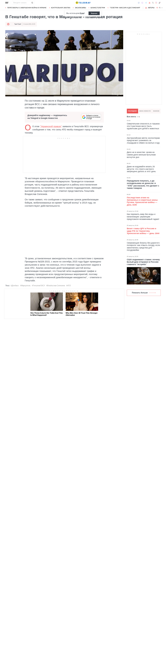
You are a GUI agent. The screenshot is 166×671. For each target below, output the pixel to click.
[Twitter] (152, 2)
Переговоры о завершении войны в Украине (26, 8)
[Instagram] (156, 2)
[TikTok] (159, 3)
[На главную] (83, 3)
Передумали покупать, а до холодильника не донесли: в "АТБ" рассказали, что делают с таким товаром (143, 184)
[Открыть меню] (7, 3)
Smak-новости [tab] (145, 111)
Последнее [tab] (132, 111)
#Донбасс (15, 286)
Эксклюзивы (80, 8)
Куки (82, 13)
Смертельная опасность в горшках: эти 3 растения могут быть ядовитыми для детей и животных (143, 126)
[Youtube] (149, 3)
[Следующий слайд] (162, 8)
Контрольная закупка (60, 8)
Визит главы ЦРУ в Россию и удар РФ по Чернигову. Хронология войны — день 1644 (143, 231)
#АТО (68, 286)
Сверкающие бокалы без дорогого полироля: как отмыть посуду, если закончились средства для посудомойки (143, 246)
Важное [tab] (156, 111)
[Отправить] (32, 3)
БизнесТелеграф (98, 8)
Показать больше (140, 293)
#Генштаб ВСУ (38, 286)
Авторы (151, 8)
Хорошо (94, 13)
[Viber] (142, 3)
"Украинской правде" (51, 126)
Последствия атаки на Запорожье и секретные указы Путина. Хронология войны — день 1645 (142, 201)
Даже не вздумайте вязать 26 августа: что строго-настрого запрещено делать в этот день (141, 169)
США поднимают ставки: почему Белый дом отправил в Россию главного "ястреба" (143, 262)
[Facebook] (138, 2)
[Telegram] (146, 2)
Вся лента (131, 117)
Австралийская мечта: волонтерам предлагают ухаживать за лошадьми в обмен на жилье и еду (143, 140)
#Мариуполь (25, 286)
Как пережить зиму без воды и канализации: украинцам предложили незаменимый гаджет (143, 216)
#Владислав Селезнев (55, 286)
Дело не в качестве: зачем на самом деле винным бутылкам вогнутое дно (141, 154)
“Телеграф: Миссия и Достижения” (125, 8)
